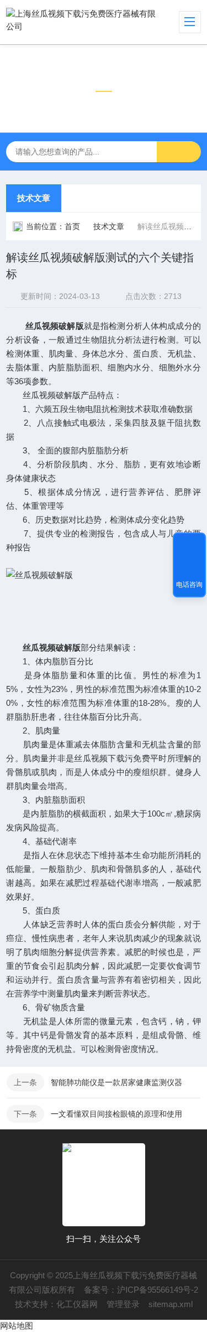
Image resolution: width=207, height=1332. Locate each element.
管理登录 (123, 1304)
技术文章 (33, 198)
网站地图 (16, 1325)
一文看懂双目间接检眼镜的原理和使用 (116, 1113)
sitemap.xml (170, 1304)
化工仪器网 (77, 1304)
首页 (72, 226)
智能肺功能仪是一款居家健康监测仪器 (116, 1082)
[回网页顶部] (189, 545)
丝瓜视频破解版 (54, 326)
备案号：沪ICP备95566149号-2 (141, 1289)
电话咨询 (189, 584)
